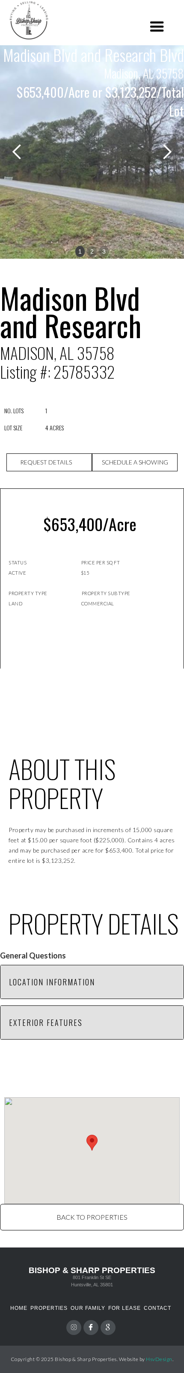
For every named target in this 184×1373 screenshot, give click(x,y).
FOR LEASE (124, 1308)
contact (157, 1308)
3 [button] (104, 251)
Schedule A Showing (135, 462)
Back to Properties (92, 1217)
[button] (157, 27)
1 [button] (80, 251)
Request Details (46, 462)
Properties (49, 1308)
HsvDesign (159, 1359)
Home (18, 1308)
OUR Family (88, 1308)
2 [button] (92, 251)
